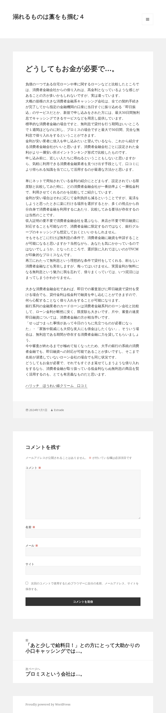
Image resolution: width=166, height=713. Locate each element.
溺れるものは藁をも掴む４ (49, 16)
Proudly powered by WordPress (48, 704)
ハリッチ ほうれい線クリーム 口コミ (56, 385)
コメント (33, 468)
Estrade (59, 410)
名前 (30, 527)
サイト (30, 564)
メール (32, 545)
